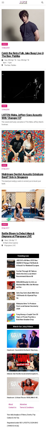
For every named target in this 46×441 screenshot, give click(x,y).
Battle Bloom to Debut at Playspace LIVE (18, 235)
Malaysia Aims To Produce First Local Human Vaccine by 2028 (27, 306)
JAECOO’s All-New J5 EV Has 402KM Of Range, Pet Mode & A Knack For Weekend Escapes (27, 263)
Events (4, 44)
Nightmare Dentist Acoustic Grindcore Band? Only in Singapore (22, 176)
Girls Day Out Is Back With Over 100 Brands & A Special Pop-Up (27, 295)
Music (4, 106)
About (11, 404)
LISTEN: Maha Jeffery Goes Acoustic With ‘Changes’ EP (22, 116)
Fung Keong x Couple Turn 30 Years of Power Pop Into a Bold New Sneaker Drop (27, 317)
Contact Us (12, 407)
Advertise (23, 404)
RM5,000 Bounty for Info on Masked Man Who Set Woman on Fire (27, 284)
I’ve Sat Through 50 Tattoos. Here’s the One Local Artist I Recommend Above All (26, 273)
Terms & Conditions (27, 407)
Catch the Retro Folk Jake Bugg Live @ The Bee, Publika (23, 55)
